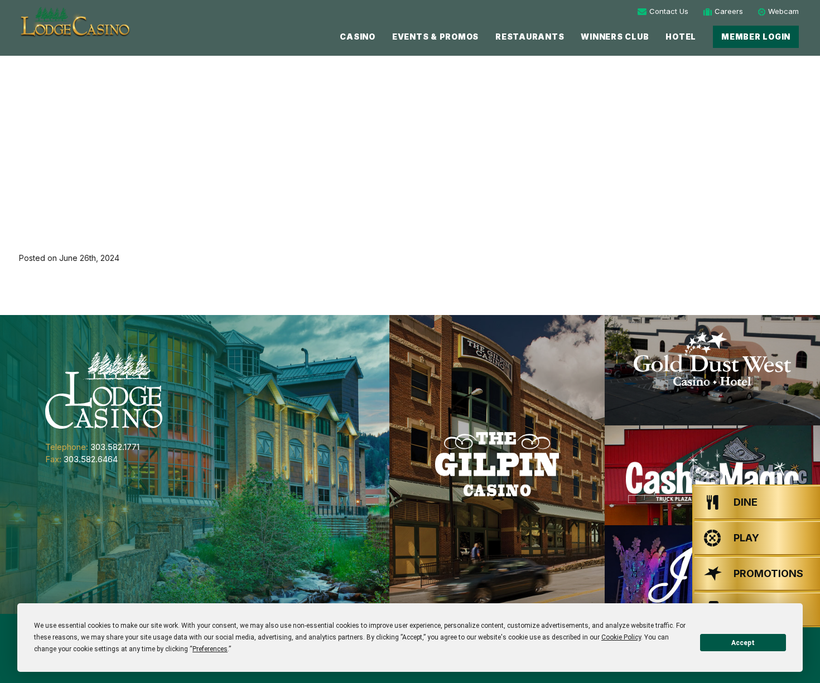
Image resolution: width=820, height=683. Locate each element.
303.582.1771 (114, 447)
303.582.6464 (91, 459)
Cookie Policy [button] (621, 637)
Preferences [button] (210, 649)
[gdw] (712, 370)
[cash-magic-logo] (712, 475)
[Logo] (74, 22)
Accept (743, 643)
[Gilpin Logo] (497, 464)
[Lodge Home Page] (103, 389)
